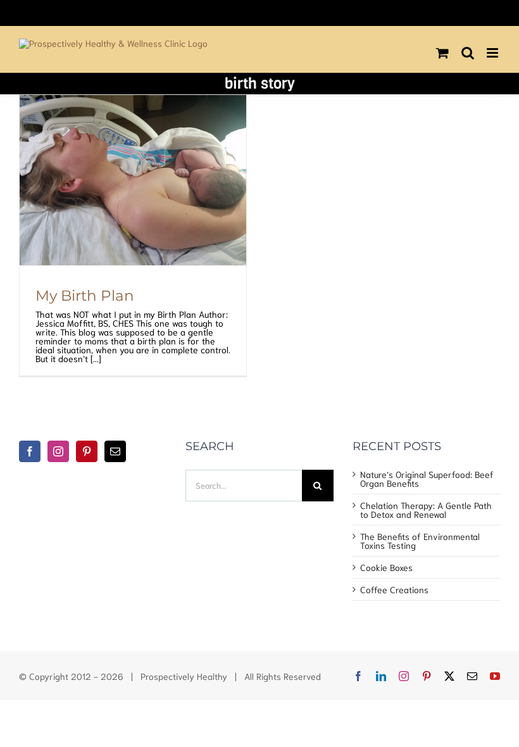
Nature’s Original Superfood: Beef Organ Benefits (427, 478)
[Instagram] (58, 451)
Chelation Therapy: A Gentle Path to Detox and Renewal (426, 509)
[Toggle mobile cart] (442, 53)
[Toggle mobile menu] (493, 53)
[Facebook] (30, 451)
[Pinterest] (86, 451)
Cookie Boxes (386, 567)
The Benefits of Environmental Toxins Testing (420, 540)
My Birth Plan (84, 295)
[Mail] (115, 451)
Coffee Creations (394, 589)
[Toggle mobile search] (467, 53)
